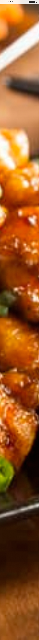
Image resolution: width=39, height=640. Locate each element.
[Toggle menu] (37, 2)
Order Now (32, 2)
